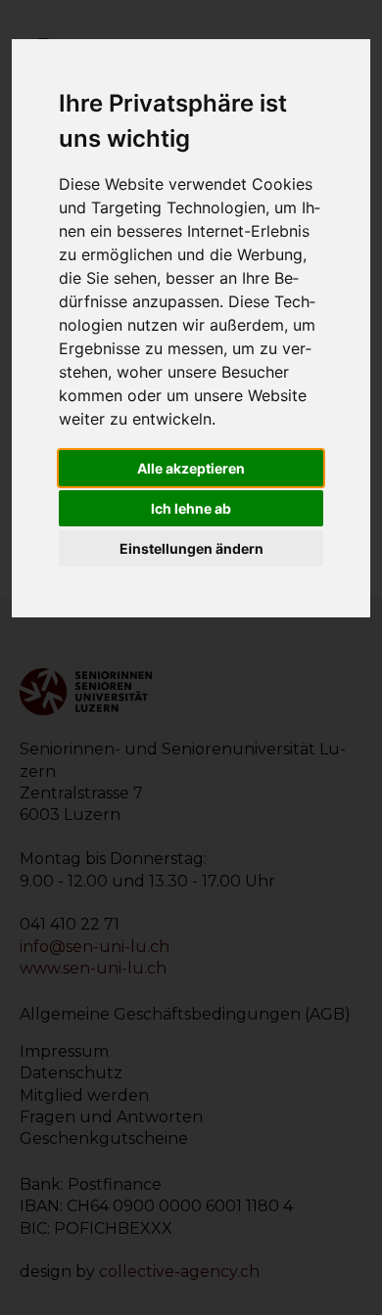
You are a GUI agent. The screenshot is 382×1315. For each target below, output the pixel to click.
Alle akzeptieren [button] (191, 468)
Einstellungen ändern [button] (191, 548)
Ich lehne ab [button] (191, 508)
